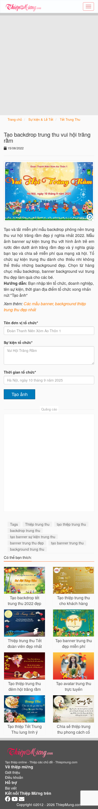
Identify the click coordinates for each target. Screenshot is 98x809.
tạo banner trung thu (67, 542)
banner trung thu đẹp (27, 542)
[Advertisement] (49, 64)
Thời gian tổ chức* (20, 372)
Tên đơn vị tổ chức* (21, 322)
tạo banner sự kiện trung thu (32, 536)
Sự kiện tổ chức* (18, 342)
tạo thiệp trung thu (71, 524)
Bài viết (11, 788)
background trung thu (27, 549)
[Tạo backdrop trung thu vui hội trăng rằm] (49, 191)
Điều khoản (14, 777)
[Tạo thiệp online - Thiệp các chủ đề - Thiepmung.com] (23, 6)
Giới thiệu (12, 772)
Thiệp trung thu (37, 524)
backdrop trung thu (25, 530)
